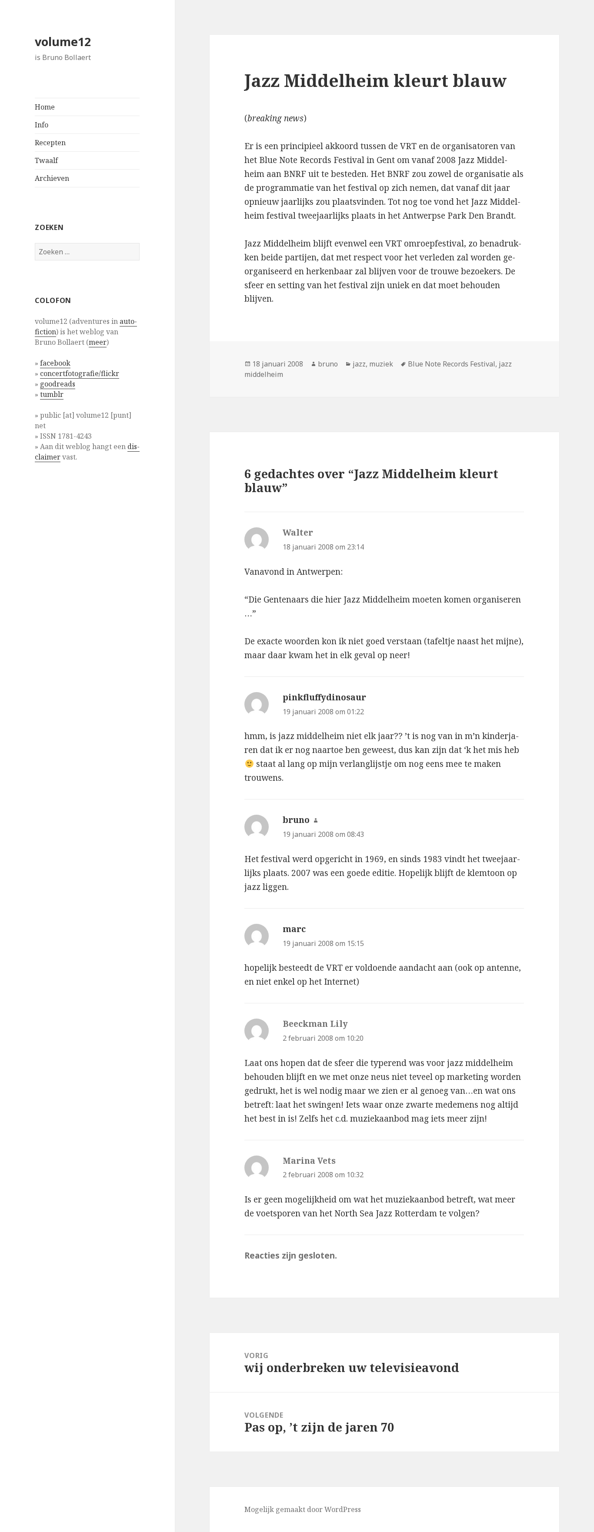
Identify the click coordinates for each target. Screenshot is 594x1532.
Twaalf (46, 160)
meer (98, 342)
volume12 (63, 41)
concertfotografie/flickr (79, 373)
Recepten (50, 142)
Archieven (52, 178)
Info (41, 125)
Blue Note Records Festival (451, 364)
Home (45, 107)
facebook (55, 363)
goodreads (57, 384)
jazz (359, 364)
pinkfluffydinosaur (324, 697)
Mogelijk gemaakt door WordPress (302, 1509)
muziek (381, 364)
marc (294, 929)
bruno (328, 364)
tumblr (51, 394)
